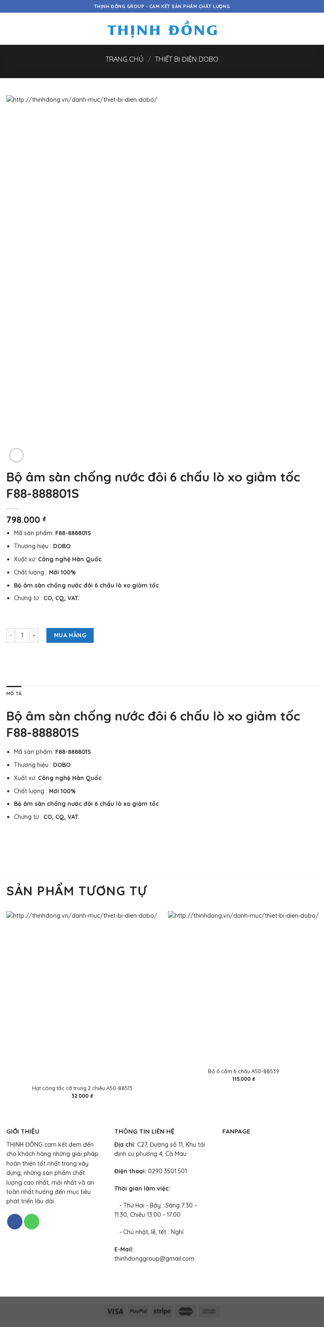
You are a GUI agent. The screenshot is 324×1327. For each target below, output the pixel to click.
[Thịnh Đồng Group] (162, 29)
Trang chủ (124, 59)
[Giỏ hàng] (313, 28)
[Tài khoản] (299, 28)
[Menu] (10, 28)
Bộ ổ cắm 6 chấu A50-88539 (243, 1071)
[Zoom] (16, 455)
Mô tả (14, 693)
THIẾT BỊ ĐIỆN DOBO (187, 59)
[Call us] (31, 1221)
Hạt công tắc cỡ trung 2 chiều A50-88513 (82, 1088)
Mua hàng (70, 635)
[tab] (14, 694)
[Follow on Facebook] (14, 1221)
